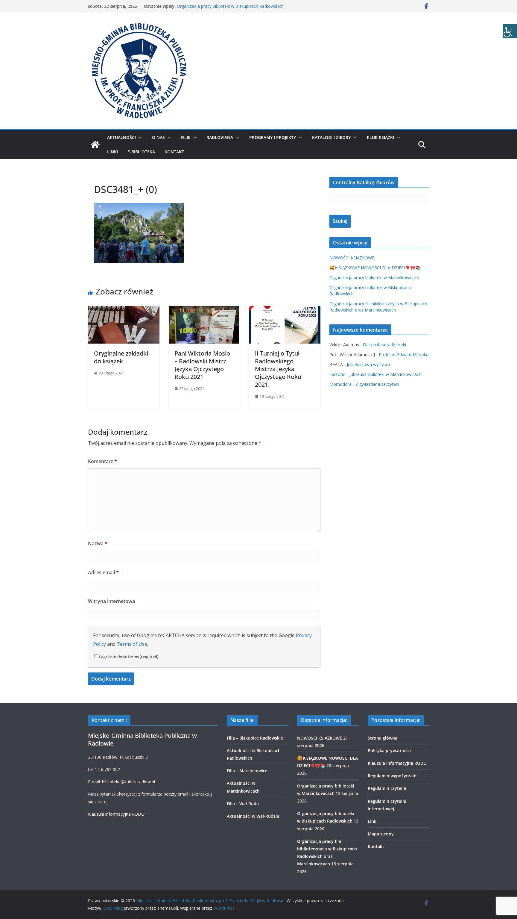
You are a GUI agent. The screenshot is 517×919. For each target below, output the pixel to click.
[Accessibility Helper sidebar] (510, 31)
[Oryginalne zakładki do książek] (123, 310)
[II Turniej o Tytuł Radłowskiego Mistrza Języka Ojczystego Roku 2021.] (284, 310)
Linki (112, 152)
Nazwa (97, 543)
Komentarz (102, 461)
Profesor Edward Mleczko (404, 354)
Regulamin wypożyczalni (393, 776)
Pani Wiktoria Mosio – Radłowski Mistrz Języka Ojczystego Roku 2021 (202, 365)
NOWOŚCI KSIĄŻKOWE (351, 258)
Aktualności (121, 137)
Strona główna (382, 738)
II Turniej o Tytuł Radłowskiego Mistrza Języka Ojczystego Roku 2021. (278, 369)
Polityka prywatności (389, 750)
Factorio (337, 374)
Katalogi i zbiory (331, 137)
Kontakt (174, 152)
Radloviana (219, 137)
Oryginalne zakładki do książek (121, 357)
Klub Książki (380, 137)
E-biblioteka (141, 152)
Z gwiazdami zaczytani (377, 384)
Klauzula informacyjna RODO (116, 814)
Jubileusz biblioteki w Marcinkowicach (385, 374)
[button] (139, 137)
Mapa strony (381, 834)
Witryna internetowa (111, 601)
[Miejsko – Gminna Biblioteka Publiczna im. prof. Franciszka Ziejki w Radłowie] (95, 144)
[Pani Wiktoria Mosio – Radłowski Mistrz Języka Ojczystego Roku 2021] (204, 310)
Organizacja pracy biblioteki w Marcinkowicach (374, 277)
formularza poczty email (164, 794)
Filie (185, 137)
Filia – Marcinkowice (247, 770)
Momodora (340, 384)
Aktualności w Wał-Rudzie (253, 816)
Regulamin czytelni (387, 788)
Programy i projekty (272, 137)
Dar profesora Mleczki (384, 344)
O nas (158, 137)
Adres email (103, 572)
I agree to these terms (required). (129, 656)
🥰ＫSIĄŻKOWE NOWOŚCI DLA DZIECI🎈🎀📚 (374, 267)
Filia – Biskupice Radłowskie (255, 738)
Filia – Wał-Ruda (243, 803)
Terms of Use (132, 644)
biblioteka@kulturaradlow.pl (128, 782)
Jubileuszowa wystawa (368, 364)
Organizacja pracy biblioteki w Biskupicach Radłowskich (230, 6)
